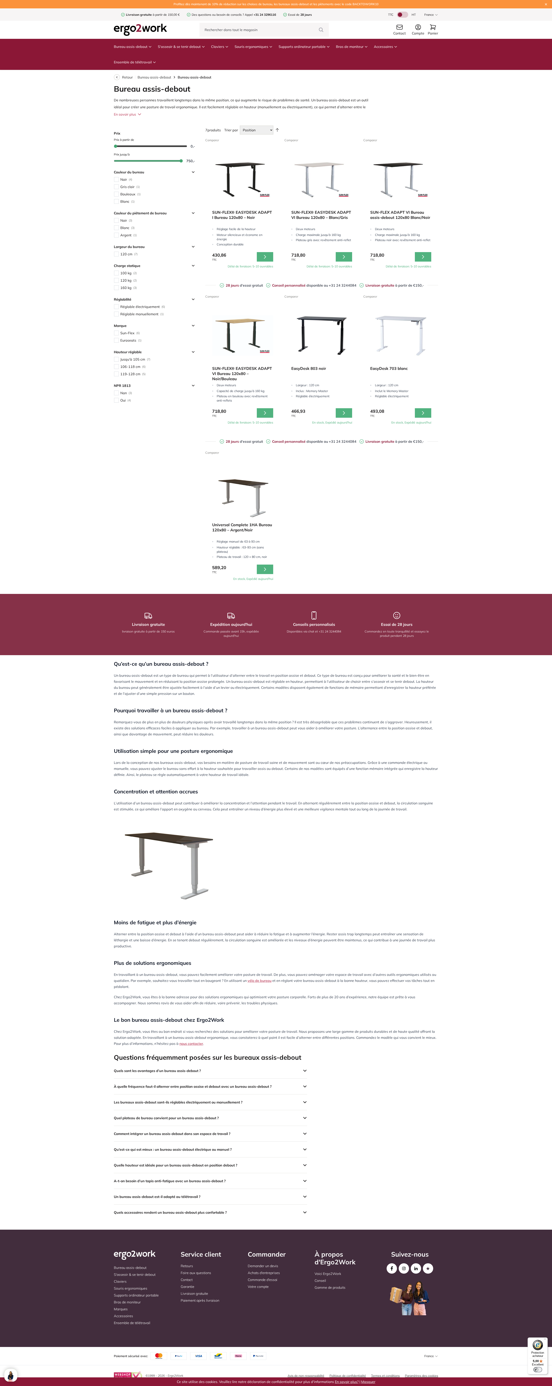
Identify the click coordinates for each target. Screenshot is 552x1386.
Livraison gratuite (194, 1293)
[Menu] (545, 1340)
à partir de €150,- (394, 285)
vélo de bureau (259, 980)
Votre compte (258, 1286)
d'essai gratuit (244, 285)
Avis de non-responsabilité (306, 1376)
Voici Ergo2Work (328, 1273)
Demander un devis (263, 1266)
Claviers (217, 46)
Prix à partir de (124, 140)
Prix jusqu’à (122, 154)
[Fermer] (546, 4)
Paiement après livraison (200, 1300)
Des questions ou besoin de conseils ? (218, 15)
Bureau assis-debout (130, 46)
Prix (117, 133)
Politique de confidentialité (347, 1376)
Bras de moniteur (350, 46)
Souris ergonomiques (251, 46)
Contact (187, 1280)
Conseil (320, 1280)
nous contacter (191, 1043)
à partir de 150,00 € (153, 15)
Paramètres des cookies (421, 1376)
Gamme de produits (330, 1287)
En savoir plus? (347, 1382)
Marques (121, 1309)
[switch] (537, 1369)
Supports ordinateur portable (302, 46)
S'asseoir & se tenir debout (179, 46)
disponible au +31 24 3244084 (314, 285)
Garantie (187, 1286)
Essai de (300, 15)
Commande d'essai (262, 1280)
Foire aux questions (196, 1273)
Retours (187, 1266)
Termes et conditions (385, 1376)
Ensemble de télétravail (133, 62)
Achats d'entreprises (264, 1273)
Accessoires (383, 46)
